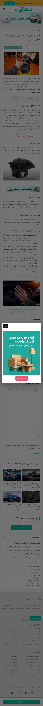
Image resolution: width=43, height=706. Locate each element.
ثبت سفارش (22, 378)
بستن (5, 326)
